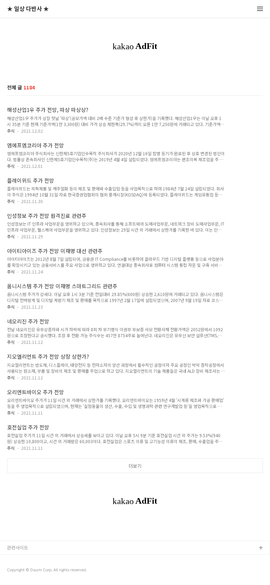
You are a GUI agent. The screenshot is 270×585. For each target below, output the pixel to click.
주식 (11, 131)
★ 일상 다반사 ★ (28, 9)
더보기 (135, 466)
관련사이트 (17, 547)
